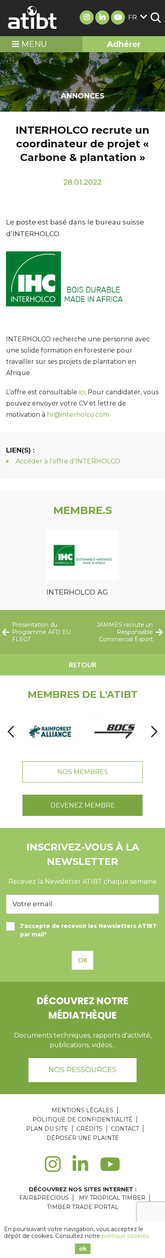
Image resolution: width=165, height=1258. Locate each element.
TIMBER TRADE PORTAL (83, 1207)
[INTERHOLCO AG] (82, 556)
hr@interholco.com (78, 414)
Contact (125, 1128)
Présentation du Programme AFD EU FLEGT (41, 632)
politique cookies (125, 1236)
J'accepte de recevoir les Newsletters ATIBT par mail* (88, 930)
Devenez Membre (82, 805)
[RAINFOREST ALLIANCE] (50, 731)
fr (132, 17)
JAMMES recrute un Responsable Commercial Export (125, 632)
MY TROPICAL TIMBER (112, 1197)
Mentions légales (82, 1110)
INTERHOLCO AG (77, 592)
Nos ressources (82, 1069)
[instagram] (52, 1168)
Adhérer (124, 44)
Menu (33, 44)
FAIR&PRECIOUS (44, 1197)
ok (83, 1248)
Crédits (89, 1128)
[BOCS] (115, 731)
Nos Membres (82, 772)
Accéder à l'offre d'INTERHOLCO (68, 461)
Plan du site (47, 1128)
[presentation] (11, 732)
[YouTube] (110, 1168)
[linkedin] (80, 1168)
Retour (83, 665)
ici (82, 392)
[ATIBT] (33, 18)
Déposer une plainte (82, 1138)
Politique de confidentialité (82, 1119)
